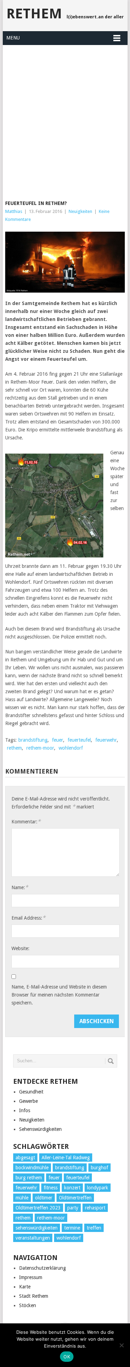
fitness (51, 1187)
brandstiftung (32, 740)
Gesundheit (31, 1092)
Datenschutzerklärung (42, 1268)
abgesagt (25, 1157)
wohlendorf (71, 748)
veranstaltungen (33, 1238)
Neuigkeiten (80, 211)
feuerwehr (106, 740)
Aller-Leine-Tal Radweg (66, 1157)
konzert (72, 1187)
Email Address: (28, 917)
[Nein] (121, 1345)
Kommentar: (26, 821)
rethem (14, 748)
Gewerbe (28, 1101)
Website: (20, 948)
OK (66, 1356)
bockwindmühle (32, 1167)
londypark (97, 1187)
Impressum (30, 1277)
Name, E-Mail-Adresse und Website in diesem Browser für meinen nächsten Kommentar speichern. (59, 995)
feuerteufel (79, 740)
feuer (57, 740)
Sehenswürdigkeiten (40, 1129)
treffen (94, 1228)
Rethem (34, 14)
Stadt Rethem (33, 1296)
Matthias (13, 211)
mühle (22, 1197)
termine (72, 1228)
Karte (25, 1286)
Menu (13, 38)
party (72, 1207)
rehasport (95, 1207)
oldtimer (43, 1197)
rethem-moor (40, 748)
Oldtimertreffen (75, 1197)
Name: (19, 887)
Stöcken (27, 1305)
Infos (24, 1110)
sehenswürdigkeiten (37, 1228)
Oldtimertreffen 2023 (38, 1207)
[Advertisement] (65, 118)
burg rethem (29, 1177)
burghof (99, 1167)
